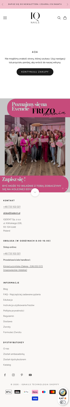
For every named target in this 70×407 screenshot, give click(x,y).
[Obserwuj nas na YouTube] (30, 375)
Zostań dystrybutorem (14, 359)
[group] (35, 145)
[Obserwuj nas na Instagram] (13, 375)
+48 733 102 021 (12, 206)
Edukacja (8, 299)
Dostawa (7, 321)
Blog (5, 289)
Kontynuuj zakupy (35, 72)
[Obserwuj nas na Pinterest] (21, 375)
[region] (35, 145)
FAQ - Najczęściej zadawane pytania (22, 294)
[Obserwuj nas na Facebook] (5, 375)
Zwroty (7, 326)
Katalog (7, 364)
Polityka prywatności (13, 310)
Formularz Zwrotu (12, 332)
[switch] (63, 402)
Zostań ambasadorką (13, 354)
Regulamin (8, 316)
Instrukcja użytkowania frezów (18, 305)
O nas (6, 348)
